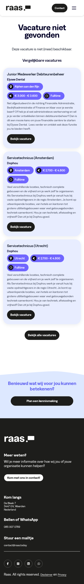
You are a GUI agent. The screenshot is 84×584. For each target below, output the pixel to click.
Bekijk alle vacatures (42, 335)
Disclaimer (46, 574)
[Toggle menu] (74, 8)
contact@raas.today (15, 545)
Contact (59, 8)
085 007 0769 (12, 526)
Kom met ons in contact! (23, 477)
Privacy (62, 574)
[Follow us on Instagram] (18, 564)
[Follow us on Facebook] (8, 564)
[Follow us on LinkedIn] (28, 564)
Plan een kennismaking (42, 401)
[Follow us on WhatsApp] (39, 564)
